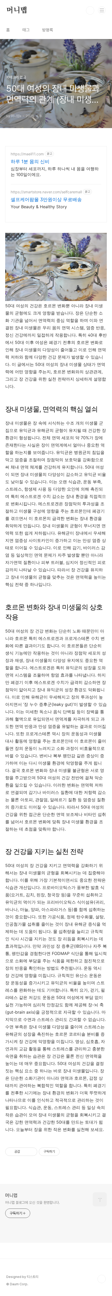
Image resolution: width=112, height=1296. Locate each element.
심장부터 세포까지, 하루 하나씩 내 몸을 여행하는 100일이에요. (55, 171)
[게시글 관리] (31, 1152)
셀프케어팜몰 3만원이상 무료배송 (46, 199)
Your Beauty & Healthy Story (39, 206)
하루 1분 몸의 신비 (30, 161)
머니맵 (16, 10)
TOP (101, 1279)
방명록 (47, 30)
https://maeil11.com (27, 154)
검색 (90, 10)
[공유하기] (25, 1152)
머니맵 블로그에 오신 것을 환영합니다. (32, 1202)
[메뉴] (102, 10)
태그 (26, 30)
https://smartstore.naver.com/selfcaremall (46, 192)
